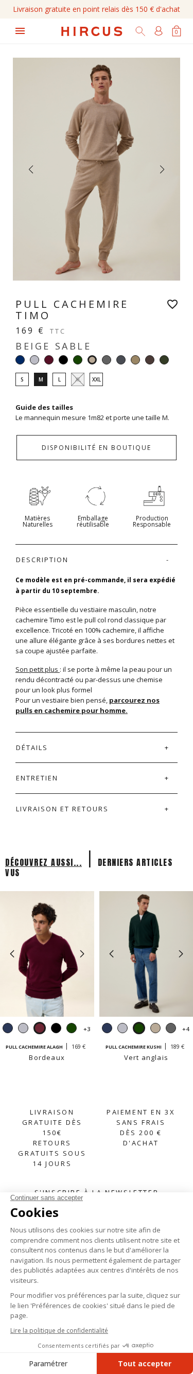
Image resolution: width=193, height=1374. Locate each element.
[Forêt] (164, 359)
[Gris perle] (34, 359)
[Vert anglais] (77, 359)
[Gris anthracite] (106, 359)
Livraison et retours (62, 808)
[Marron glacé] (149, 359)
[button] (82, 954)
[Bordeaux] (49, 359)
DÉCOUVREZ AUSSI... (43, 862)
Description (42, 559)
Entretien (37, 777)
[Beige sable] (155, 1029)
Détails (32, 747)
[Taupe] (135, 359)
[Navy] (20, 359)
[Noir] (63, 359)
